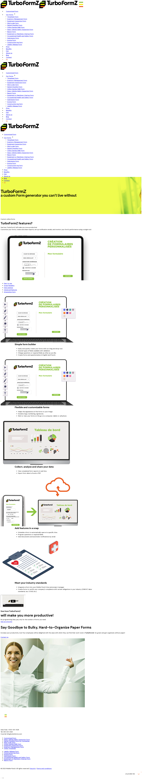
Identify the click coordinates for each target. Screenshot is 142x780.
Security (33, 769)
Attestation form (10, 292)
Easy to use (8, 283)
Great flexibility (9, 286)
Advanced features (10, 290)
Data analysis (8, 288)
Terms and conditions (44, 769)
